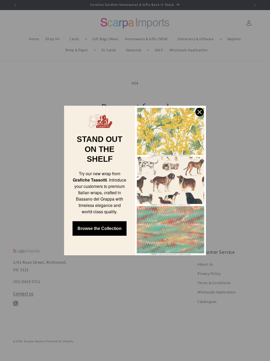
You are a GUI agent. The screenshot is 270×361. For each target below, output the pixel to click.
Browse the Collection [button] (100, 228)
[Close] (199, 112)
